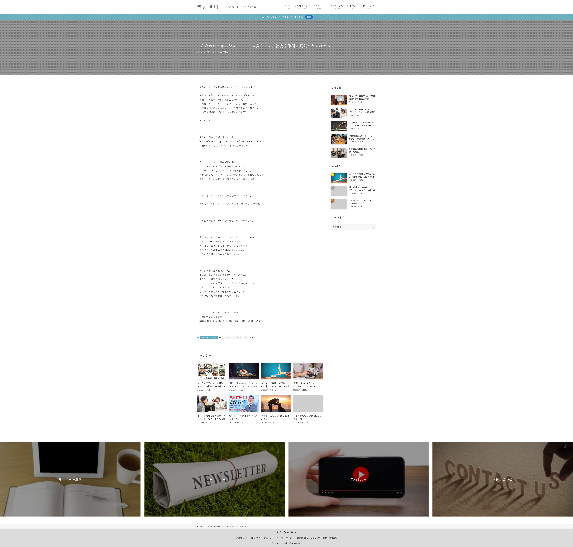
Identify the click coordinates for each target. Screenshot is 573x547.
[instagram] (284, 532)
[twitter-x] (281, 532)
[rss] (292, 532)
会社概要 (267, 537)
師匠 (252, 337)
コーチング (236, 337)
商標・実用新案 (330, 537)
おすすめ (226, 337)
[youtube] (288, 532)
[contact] (295, 532)
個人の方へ (256, 537)
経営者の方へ (242, 537)
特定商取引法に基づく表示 (308, 537)
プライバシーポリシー (284, 537)
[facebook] (277, 532)
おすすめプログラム (209, 337)
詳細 (309, 17)
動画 (245, 337)
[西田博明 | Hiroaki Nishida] (227, 6)
